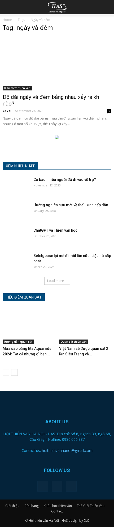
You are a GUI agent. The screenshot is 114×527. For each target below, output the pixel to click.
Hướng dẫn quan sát (18, 341)
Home (7, 19)
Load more (55, 280)
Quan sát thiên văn (74, 341)
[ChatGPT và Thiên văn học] (16, 237)
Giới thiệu (12, 505)
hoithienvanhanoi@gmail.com (67, 450)
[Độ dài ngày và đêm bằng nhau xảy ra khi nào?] (57, 63)
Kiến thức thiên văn (17, 88)
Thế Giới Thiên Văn (90, 505)
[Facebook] (42, 486)
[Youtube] (71, 486)
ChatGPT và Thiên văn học (55, 230)
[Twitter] (57, 486)
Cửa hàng (31, 505)
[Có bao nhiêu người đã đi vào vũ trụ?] (16, 186)
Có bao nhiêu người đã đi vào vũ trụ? (64, 179)
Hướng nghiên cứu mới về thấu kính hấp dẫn (70, 205)
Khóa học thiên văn (58, 505)
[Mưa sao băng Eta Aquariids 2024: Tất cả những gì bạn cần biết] (29, 326)
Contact (57, 511)
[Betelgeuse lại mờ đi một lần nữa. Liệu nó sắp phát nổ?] (16, 262)
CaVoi (7, 111)
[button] (106, 7)
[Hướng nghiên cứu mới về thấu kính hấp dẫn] (16, 211)
